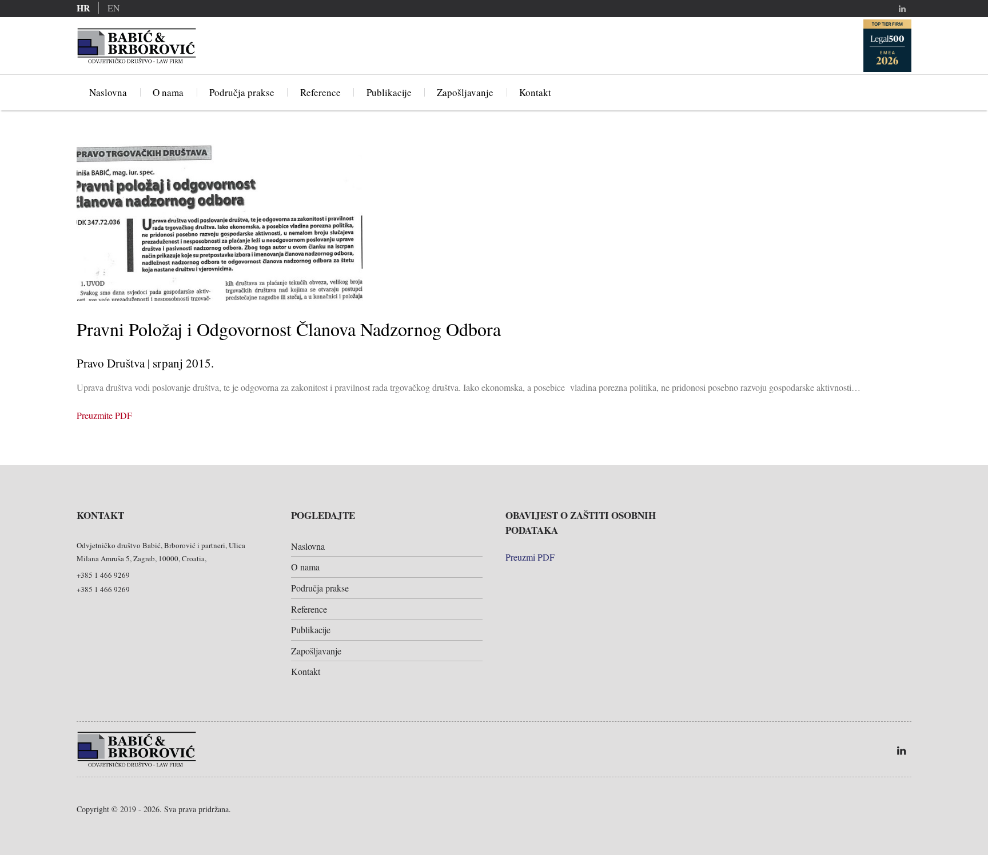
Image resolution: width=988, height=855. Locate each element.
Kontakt (535, 92)
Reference (320, 92)
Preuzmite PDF (104, 415)
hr (83, 7)
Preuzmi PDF (530, 557)
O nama (168, 92)
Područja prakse (241, 92)
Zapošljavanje (465, 92)
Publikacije (389, 92)
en (113, 8)
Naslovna (108, 92)
